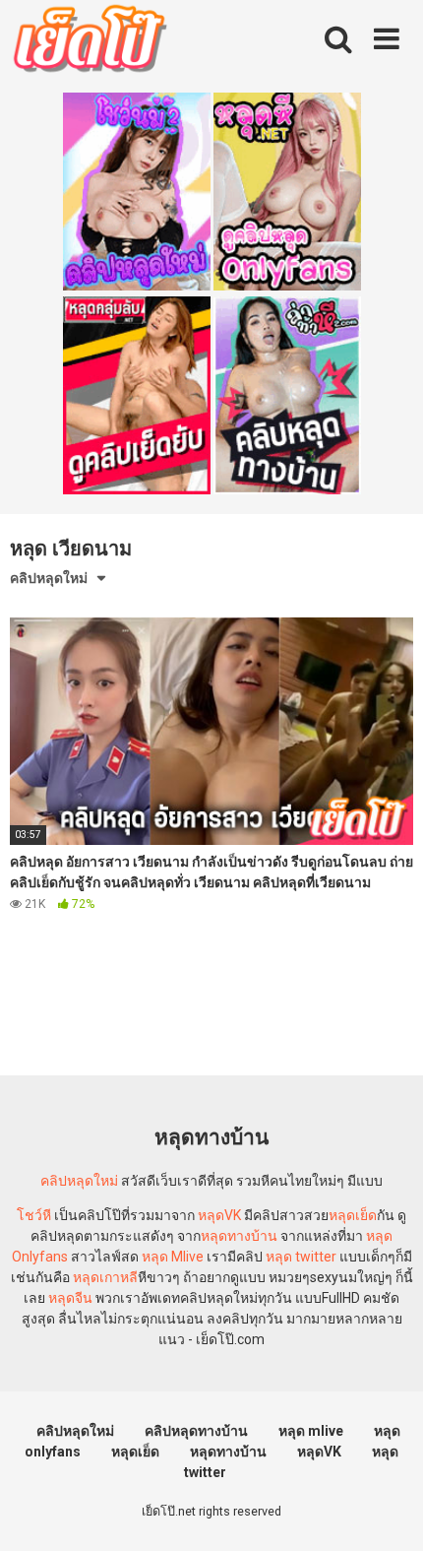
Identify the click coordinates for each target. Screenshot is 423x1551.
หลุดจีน (70, 1298)
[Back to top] (386, 1511)
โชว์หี (34, 1215)
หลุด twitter (301, 1256)
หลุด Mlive (173, 1256)
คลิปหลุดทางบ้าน (196, 1431)
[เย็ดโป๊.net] (89, 42)
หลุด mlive (310, 1431)
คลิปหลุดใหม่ (49, 578)
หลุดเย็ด (353, 1215)
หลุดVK (219, 1215)
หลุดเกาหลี (105, 1277)
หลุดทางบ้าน (239, 1236)
